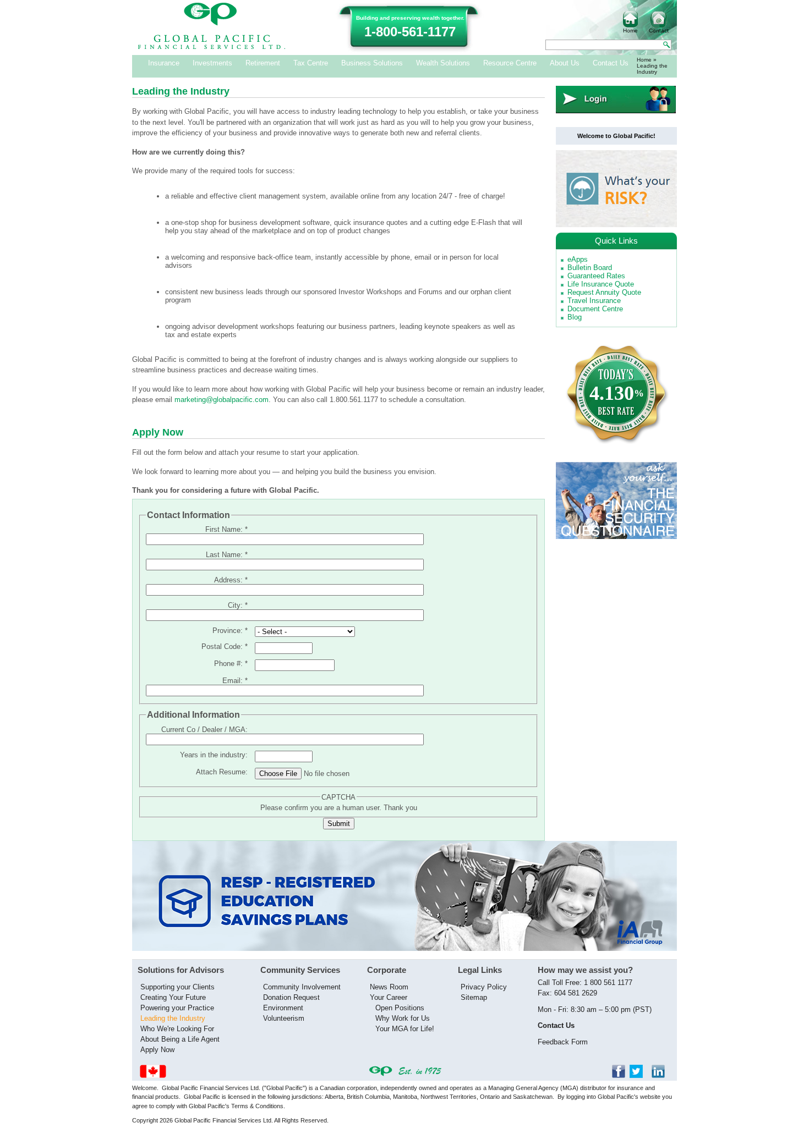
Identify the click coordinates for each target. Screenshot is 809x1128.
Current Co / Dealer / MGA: (204, 729)
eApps (577, 259)
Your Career (388, 997)
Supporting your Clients (177, 987)
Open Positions (399, 1008)
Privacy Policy (484, 987)
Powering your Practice (177, 1008)
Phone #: (231, 663)
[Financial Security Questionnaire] (616, 536)
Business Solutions (372, 63)
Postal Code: (224, 646)
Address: (231, 580)
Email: (235, 680)
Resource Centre (510, 63)
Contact (659, 30)
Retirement (262, 63)
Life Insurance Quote (600, 284)
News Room (389, 987)
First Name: (226, 529)
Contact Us (610, 63)
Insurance (163, 63)
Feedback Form (563, 1042)
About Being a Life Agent (180, 1039)
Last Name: (227, 555)
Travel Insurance (594, 300)
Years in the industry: (214, 755)
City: (238, 605)
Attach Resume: (222, 772)
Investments (212, 63)
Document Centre (595, 309)
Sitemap (474, 997)
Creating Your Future (173, 997)
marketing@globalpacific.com (221, 399)
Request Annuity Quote (604, 292)
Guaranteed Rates (596, 276)
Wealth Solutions (443, 63)
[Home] (212, 47)
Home (630, 30)
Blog (574, 317)
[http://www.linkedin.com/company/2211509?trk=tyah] (661, 1075)
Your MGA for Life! (404, 1029)
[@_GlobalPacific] (639, 1075)
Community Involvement (302, 987)
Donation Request (291, 997)
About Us (565, 63)
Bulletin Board (589, 267)
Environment (283, 1008)
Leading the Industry (172, 1018)
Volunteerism (283, 1018)
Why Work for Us (402, 1018)
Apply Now (157, 1050)
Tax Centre (310, 63)
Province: (230, 630)
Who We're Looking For (177, 1029)
